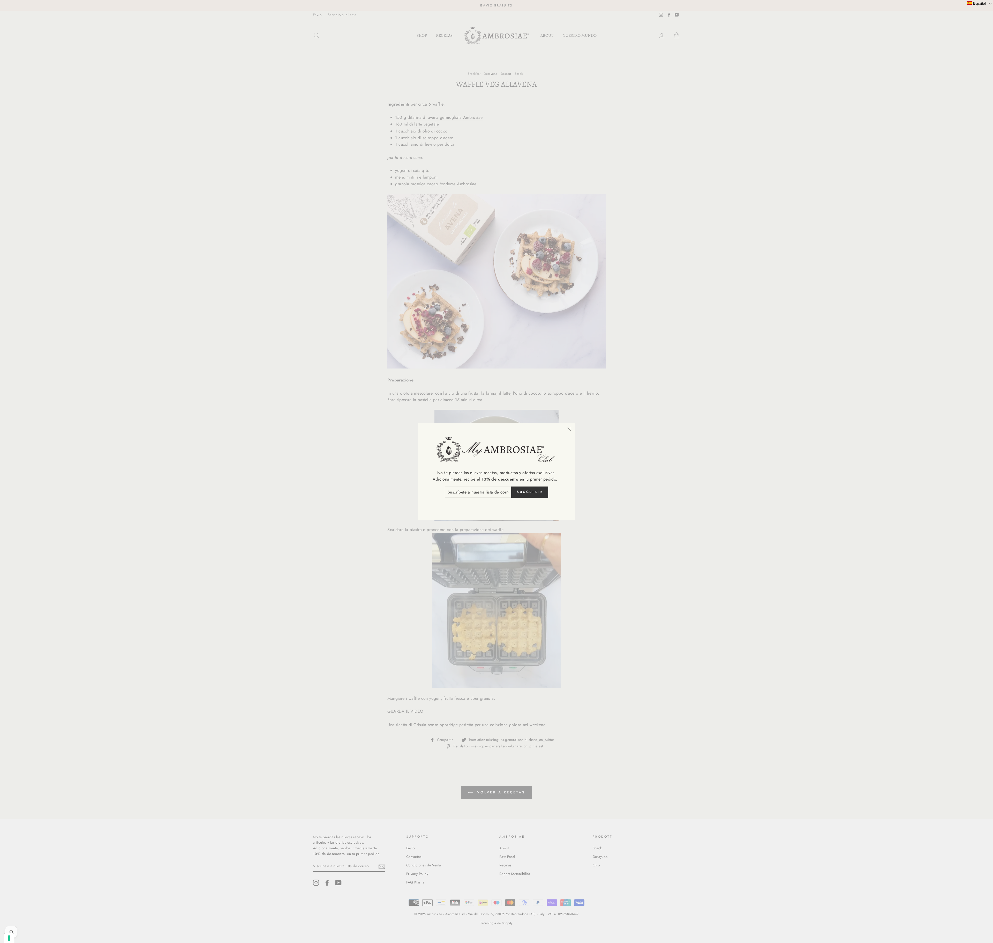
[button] (979, 3)
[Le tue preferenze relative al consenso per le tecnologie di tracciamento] (9, 938)
